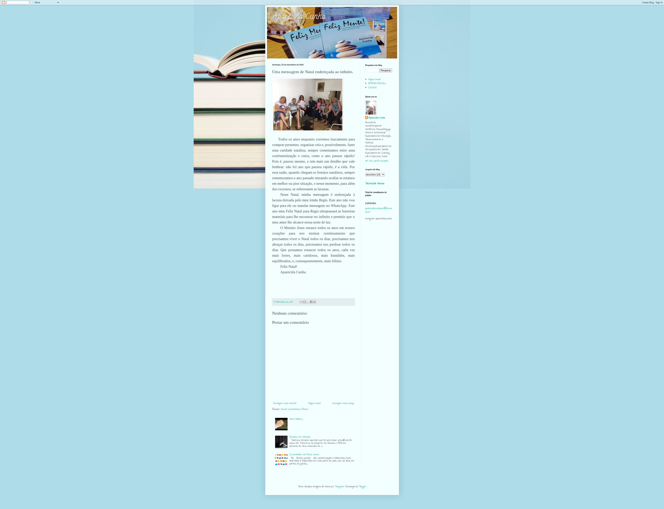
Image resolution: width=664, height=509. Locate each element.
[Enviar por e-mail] (301, 302)
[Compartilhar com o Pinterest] (314, 302)
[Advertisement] (378, 289)
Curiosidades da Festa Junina (304, 454)
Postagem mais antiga (343, 403)
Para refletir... (296, 419)
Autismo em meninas (299, 437)
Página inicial (314, 403)
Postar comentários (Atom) (294, 409)
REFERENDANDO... (377, 83)
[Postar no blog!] (304, 302)
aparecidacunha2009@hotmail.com (378, 210)
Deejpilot (339, 486)
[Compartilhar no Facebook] (311, 302)
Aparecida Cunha (298, 17)
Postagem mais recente (285, 403)
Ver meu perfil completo (377, 161)
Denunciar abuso (374, 183)
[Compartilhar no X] (308, 302)
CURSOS (372, 87)
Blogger (362, 486)
